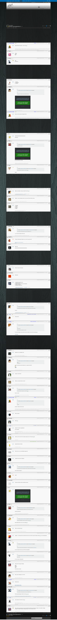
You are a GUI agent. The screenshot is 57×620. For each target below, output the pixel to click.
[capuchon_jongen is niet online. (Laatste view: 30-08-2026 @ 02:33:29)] (7, 43)
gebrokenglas (10, 226)
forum (21, 0)
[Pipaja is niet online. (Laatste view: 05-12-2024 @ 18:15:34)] (7, 533)
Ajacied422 (25, 287)
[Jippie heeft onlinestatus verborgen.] (7, 314)
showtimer (29, 90)
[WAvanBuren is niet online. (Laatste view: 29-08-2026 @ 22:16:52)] (7, 79)
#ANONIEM (10, 449)
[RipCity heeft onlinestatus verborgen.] (7, 196)
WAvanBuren (10, 79)
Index (7, 25)
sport (10, 0)
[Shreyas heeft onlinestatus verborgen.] (7, 280)
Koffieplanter (10, 86)
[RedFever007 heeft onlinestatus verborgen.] (7, 587)
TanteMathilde (10, 418)
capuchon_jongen (11, 43)
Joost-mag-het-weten (31, 590)
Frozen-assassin (10, 272)
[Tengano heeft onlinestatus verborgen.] (7, 51)
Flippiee (9, 165)
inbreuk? (49, 2)
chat (26, 0)
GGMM (10, 597)
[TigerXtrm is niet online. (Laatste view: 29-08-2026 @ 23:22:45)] (7, 526)
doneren (46, 2)
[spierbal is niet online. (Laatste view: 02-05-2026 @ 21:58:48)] (7, 561)
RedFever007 (10, 586)
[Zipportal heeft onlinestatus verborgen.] (7, 244)
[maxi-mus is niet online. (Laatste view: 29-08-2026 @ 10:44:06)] (7, 58)
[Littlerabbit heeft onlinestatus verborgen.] (7, 371)
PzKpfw (9, 140)
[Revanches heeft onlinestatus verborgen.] (7, 350)
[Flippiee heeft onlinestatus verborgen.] (7, 165)
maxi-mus (9, 58)
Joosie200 (9, 434)
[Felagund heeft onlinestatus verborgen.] (7, 386)
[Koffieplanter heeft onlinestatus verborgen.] (7, 87)
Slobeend (10, 579)
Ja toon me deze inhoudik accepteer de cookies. (23, 103)
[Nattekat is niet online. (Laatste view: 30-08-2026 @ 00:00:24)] (7, 321)
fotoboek (24, 0)
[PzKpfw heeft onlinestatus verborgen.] (7, 141)
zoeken (28, 0)
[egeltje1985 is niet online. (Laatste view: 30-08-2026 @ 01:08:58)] (7, 237)
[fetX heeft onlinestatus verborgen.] (7, 552)
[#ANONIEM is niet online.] (7, 449)
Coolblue (13, 27)
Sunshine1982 (10, 480)
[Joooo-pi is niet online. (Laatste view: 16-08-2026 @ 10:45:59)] (7, 473)
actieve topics (44, 27)
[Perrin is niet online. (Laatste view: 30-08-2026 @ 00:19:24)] (7, 203)
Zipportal (9, 244)
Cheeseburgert (10, 515)
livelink (29, 306)
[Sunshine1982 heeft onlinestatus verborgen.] (7, 480)
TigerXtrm (9, 526)
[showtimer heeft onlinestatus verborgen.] (7, 411)
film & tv (16, 0)
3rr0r (8, 487)
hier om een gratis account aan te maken (21, 2)
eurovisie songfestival (10, 25)
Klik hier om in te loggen (14, 2)
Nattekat (10, 321)
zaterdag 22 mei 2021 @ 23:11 (40, 425)
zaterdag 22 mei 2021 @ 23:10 (40, 79)
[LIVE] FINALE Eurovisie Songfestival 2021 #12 (15, 26)
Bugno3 (25, 312)
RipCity (9, 196)
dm (30, 0)
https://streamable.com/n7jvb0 (18, 585)
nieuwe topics (48, 27)
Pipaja (9, 533)
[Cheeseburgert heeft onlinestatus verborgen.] (7, 515)
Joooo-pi (9, 472)
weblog (18, 0)
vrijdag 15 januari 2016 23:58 (19, 287)
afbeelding (34, 547)
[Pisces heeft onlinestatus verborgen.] (7, 188)
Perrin (9, 203)
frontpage (8, 0)
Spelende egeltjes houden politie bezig (19, 242)
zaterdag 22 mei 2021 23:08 (23, 144)
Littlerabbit (9, 371)
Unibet (11, 27)
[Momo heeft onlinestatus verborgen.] (7, 463)
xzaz (9, 265)
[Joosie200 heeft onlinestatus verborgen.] (7, 434)
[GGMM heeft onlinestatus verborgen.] (7, 425)
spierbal (9, 561)
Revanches (29, 144)
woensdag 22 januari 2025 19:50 (19, 312)
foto (15, 367)
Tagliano (9, 605)
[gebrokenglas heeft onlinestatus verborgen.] (7, 226)
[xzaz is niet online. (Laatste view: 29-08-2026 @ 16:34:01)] (7, 265)
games (13, 0)
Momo (9, 463)
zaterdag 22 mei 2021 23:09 (23, 90)
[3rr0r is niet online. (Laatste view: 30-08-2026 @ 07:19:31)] (7, 133)
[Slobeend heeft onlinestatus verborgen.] (7, 579)
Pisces (9, 303)
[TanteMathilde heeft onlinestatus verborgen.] (7, 418)
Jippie (10, 314)
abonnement (8, 27)
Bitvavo (16, 27)
